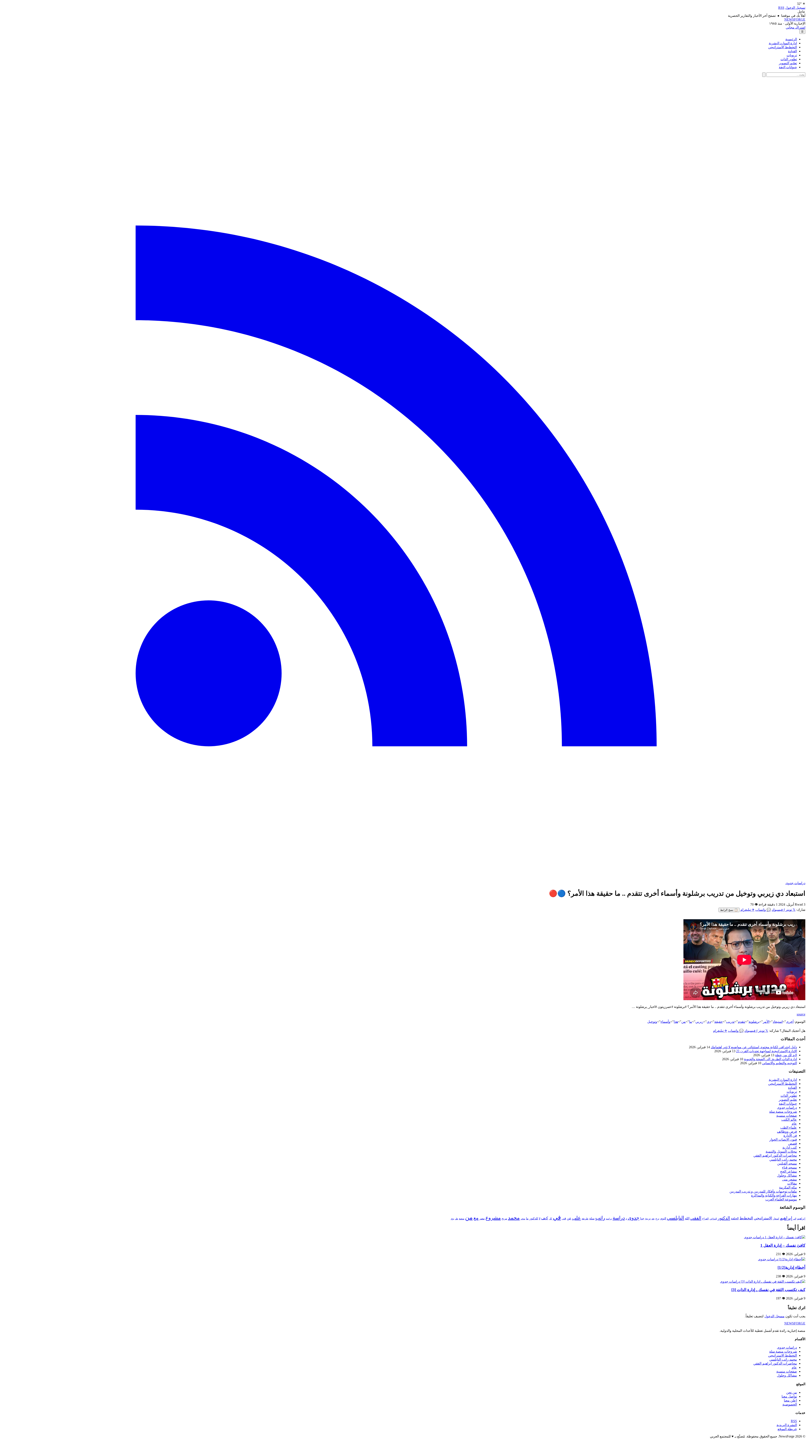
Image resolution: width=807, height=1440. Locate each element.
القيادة (792, 51)
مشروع (493, 1217)
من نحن (791, 1392)
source (801, 1014)
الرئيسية (791, 39)
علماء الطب (788, 1127)
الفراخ (705, 1218)
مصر (482, 1218)
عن (569, 1218)
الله (687, 1218)
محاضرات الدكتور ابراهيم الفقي (775, 1155)
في (557, 1217)
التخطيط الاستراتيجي (782, 47)
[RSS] (403, 879)
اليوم (663, 1218)
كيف (544, 1218)
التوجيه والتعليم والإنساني (779, 1063)
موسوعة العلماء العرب (781, 1199)
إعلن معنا (790, 1400)
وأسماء (665, 1021)
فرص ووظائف (787, 1131)
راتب (600, 1217)
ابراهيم (786, 1218)
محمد (514, 1217)
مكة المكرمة (788, 1187)
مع (476, 1217)
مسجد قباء (789, 1167)
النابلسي (675, 1217)
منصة (461, 1218)
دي (709, 1021)
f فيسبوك (778, 909)
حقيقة (718, 1021)
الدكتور (724, 1218)
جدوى (633, 1217)
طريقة (585, 1218)
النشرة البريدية (787, 1425)
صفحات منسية (786, 1115)
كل (550, 1218)
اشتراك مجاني (795, 27)
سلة (592, 1218)
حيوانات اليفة (788, 67)
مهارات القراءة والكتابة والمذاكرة (774, 1195)
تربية (648, 1218)
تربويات (792, 55)
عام (794, 1123)
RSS (781, 7)
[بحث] (764, 74)
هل (456, 1218)
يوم (452, 1218)
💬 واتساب (763, 909)
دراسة (619, 1217)
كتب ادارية (789, 1147)
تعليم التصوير (788, 63)
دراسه (609, 1219)
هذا (676, 1021)
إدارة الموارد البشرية (783, 43)
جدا (642, 1218)
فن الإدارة (790, 1135)
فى (564, 1218)
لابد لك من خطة (786, 1055)
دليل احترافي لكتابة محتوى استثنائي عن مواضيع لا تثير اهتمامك (754, 1047)
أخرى (790, 1021)
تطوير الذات (789, 59)
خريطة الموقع (787, 1429)
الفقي (695, 1217)
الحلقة (735, 1218)
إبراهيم (801, 1218)
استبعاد (778, 1021)
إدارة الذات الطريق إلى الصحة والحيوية (770, 1059)
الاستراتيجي (763, 1218)
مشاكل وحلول (787, 1175)
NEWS (794, 19)
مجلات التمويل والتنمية (781, 1151)
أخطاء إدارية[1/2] (791, 1267)
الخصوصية (789, 1404)
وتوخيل (652, 1021)
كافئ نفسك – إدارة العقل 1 (782, 1245)
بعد (653, 1218)
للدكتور (533, 1218)
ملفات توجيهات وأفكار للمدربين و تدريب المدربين (763, 1191)
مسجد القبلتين (787, 1163)
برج (657, 1218)
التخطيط (746, 1218)
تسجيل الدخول (795, 7)
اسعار (776, 1218)
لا (539, 1218)
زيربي (699, 1021)
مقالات (792, 1183)
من (683, 1021)
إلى (794, 1218)
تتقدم (741, 1021)
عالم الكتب (789, 1119)
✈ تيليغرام (747, 909)
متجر (523, 1218)
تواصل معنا (789, 1396)
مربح (504, 1218)
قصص (792, 1143)
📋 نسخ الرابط (729, 909)
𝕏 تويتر (790, 909)
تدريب (730, 1021)
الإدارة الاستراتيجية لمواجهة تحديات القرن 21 (766, 1051)
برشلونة (754, 1021)
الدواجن (713, 1219)
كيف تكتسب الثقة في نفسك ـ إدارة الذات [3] (768, 1289)
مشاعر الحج (788, 1171)
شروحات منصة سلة (783, 1111)
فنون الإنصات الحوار (783, 1139)
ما (690, 1021)
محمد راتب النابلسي (783, 1159)
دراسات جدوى (795, 883)
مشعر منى (789, 1179)
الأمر (766, 1021)
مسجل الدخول (774, 1316)
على (576, 1217)
